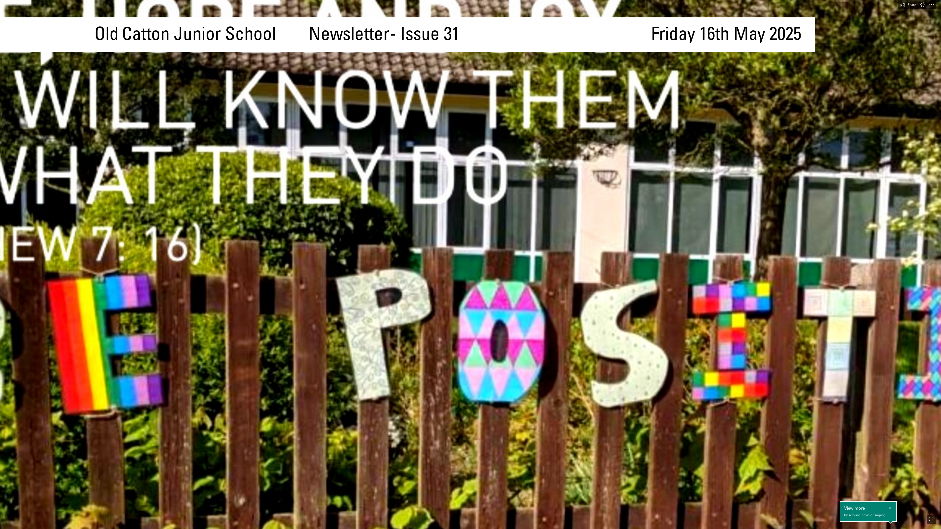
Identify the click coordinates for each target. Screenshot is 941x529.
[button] (908, 4)
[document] (470, 264)
